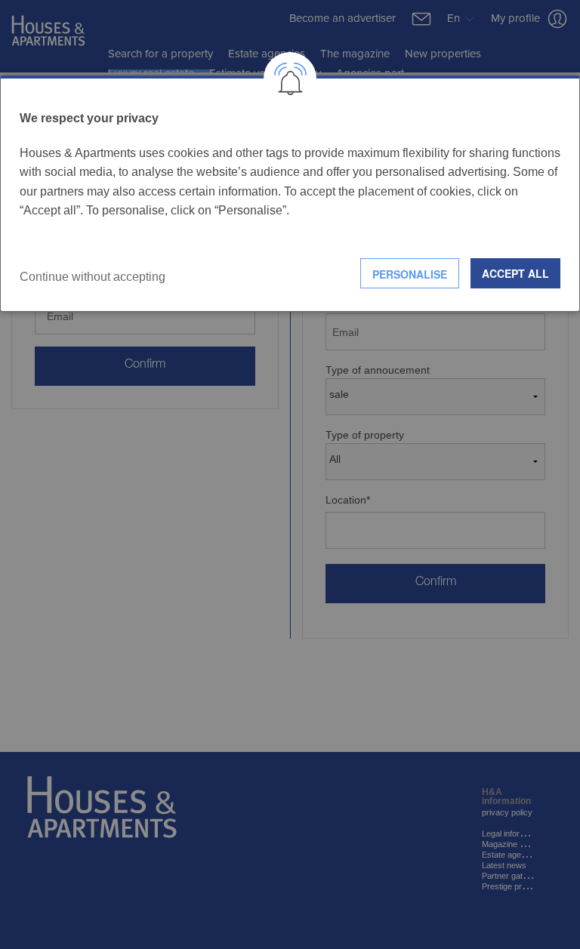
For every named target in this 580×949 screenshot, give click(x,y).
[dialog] (290, 193)
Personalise (409, 274)
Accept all (515, 273)
